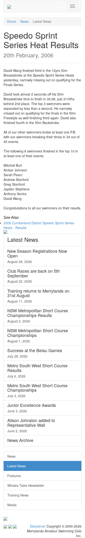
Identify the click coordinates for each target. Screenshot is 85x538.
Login (62, 6)
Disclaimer (38, 526)
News (24, 21)
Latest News (16, 466)
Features (14, 475)
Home (11, 21)
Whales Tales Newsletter (25, 485)
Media (12, 504)
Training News (18, 495)
